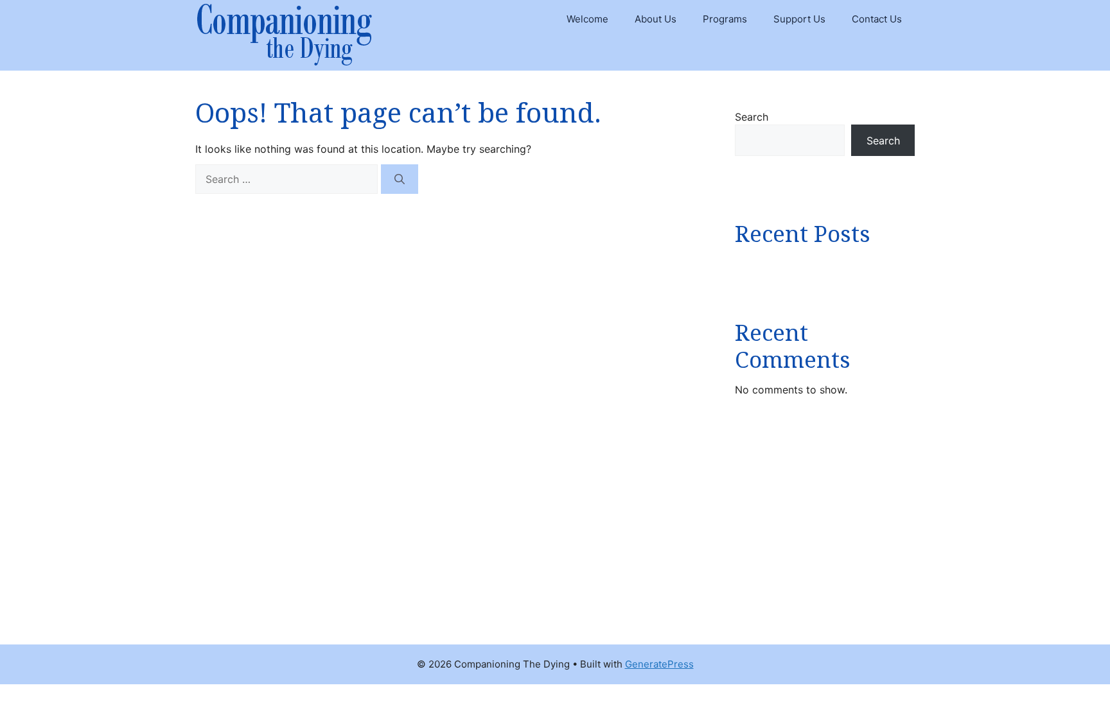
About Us (655, 19)
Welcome (587, 19)
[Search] (399, 179)
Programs (725, 19)
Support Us (799, 19)
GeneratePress (659, 664)
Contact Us (877, 19)
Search (751, 116)
